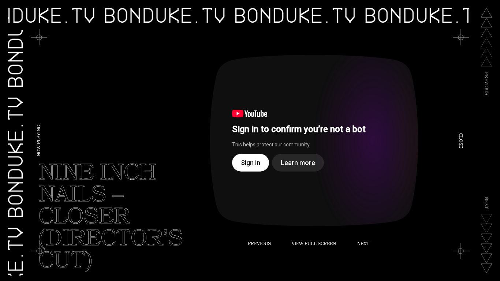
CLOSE (460, 140)
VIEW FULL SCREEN (314, 244)
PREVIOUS (259, 244)
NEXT (363, 244)
